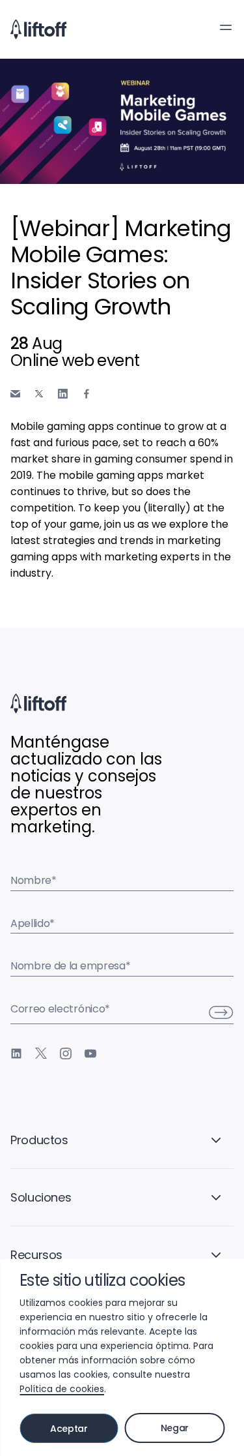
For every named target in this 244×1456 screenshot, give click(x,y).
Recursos (36, 1255)
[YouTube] (90, 1053)
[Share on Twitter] (39, 394)
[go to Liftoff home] (38, 29)
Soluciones (40, 1197)
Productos (39, 1140)
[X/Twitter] (41, 1053)
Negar (175, 1427)
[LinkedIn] (16, 1053)
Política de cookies (62, 1388)
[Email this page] (15, 394)
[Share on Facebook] (86, 394)
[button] (226, 27)
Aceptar (69, 1428)
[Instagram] (66, 1053)
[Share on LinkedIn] (63, 394)
